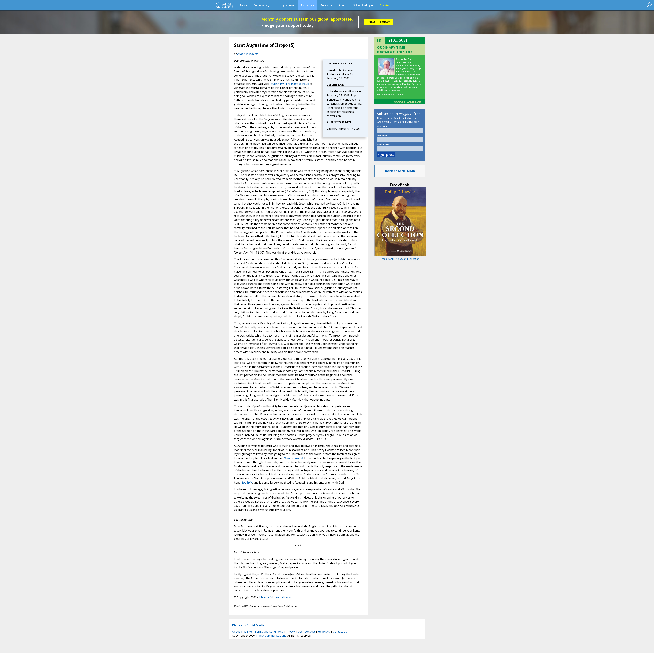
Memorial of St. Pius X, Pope (394, 51)
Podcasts (326, 5)
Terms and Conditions (269, 631)
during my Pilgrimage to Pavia (290, 84)
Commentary (262, 5)
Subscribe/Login (363, 5)
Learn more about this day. (390, 94)
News (243, 5)
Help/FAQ (324, 631)
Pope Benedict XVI (247, 54)
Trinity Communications (270, 636)
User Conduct (306, 631)
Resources (307, 5)
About (342, 5)
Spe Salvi (247, 482)
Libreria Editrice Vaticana (275, 597)
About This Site (242, 631)
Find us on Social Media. (399, 171)
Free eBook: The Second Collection (399, 258)
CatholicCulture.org (225, 5)
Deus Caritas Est (293, 458)
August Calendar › (408, 101)
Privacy (290, 631)
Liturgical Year (285, 5)
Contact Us (340, 631)
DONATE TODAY (378, 22)
